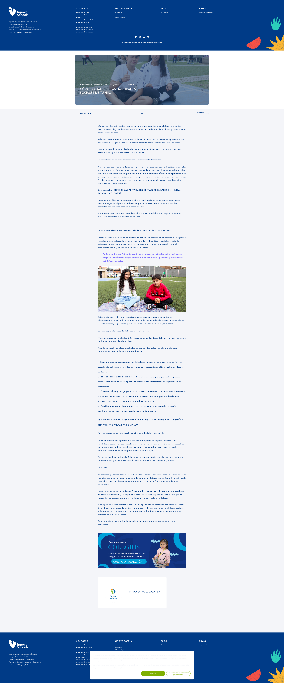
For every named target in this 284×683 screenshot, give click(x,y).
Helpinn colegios (120, 17)
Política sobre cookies (116, 661)
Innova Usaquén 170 (82, 24)
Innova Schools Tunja (82, 22)
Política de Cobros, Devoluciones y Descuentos (25, 30)
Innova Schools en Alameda (84, 29)
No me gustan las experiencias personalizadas (178, 673)
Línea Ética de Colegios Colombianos (22, 27)
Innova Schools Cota (82, 12)
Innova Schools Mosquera (84, 15)
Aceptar (153, 673)
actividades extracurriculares (167, 254)
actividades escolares (122, 447)
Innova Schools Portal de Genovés (86, 20)
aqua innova (118, 15)
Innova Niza (79, 17)
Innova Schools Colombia (91, 85)
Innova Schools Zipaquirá (84, 27)
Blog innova (164, 12)
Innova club (118, 12)
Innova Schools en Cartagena (85, 32)
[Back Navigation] (142, 114)
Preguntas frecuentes (206, 12)
